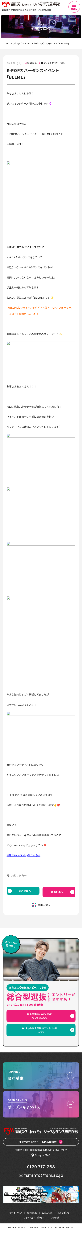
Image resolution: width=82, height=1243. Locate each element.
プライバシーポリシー (34, 1217)
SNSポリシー (65, 1212)
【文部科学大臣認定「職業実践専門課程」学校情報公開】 (26, 9)
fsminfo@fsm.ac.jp (43, 1175)
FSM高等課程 (38, 1142)
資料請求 (32, 1212)
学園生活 (32, 63)
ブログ (16, 43)
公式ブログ (47, 1212)
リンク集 (55, 1217)
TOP (6, 43)
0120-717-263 (41, 1166)
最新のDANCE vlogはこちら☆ (23, 855)
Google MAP (43, 1155)
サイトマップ (16, 1212)
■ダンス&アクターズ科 (53, 63)
